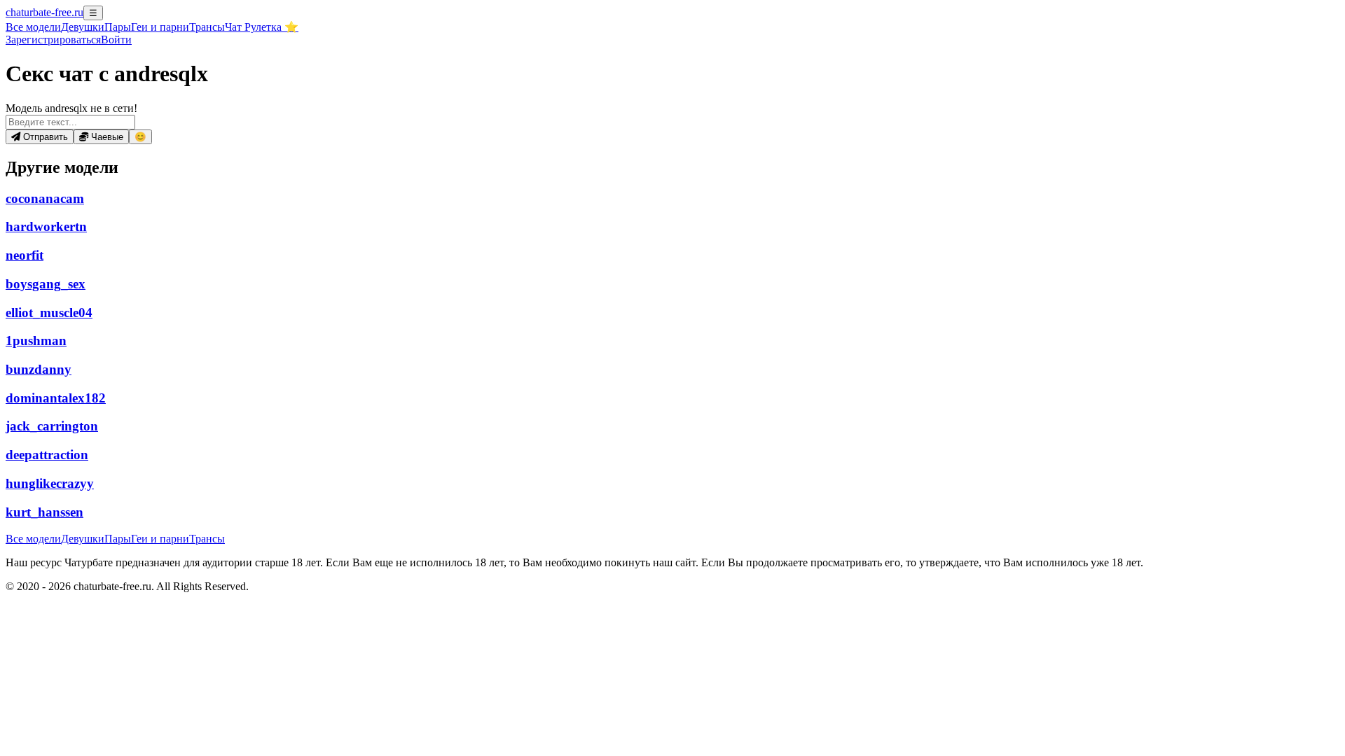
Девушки (82, 27)
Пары (117, 27)
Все (33, 27)
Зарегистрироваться (53, 40)
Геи (160, 27)
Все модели (33, 539)
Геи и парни (160, 539)
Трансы (207, 27)
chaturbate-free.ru (44, 12)
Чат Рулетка (261, 27)
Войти (116, 40)
